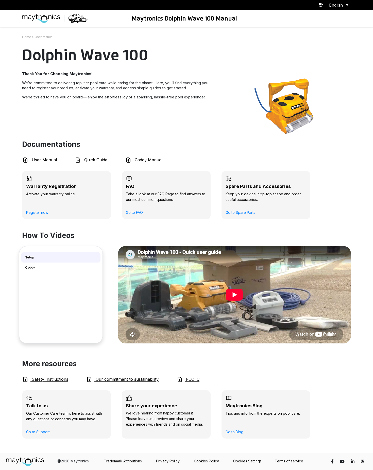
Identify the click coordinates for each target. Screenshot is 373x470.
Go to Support (38, 432)
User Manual (43, 159)
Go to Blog (234, 432)
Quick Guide (95, 159)
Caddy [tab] (30, 267)
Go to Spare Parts (240, 212)
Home (26, 37)
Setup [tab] (29, 257)
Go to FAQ (134, 212)
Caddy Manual (147, 159)
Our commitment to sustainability (126, 379)
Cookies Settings (247, 461)
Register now (37, 212)
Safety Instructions (49, 379)
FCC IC (192, 379)
